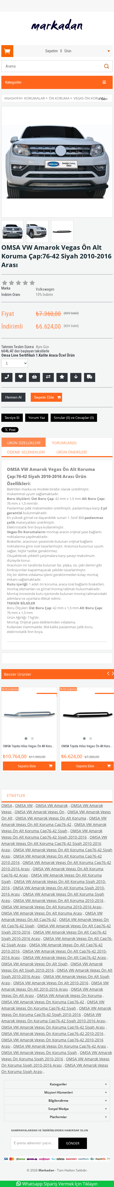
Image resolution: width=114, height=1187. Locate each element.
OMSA (6, 805)
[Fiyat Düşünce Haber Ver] (75, 377)
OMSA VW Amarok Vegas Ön (39, 811)
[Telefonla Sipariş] (6, 377)
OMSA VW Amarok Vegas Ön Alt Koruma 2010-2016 (58, 900)
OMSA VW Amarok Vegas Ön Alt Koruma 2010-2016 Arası (51, 906)
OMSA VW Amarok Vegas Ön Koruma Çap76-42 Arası (59, 1046)
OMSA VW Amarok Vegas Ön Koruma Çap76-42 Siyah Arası (53, 1027)
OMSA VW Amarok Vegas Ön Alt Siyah (34, 963)
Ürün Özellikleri (23, 442)
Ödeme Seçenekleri (26, 452)
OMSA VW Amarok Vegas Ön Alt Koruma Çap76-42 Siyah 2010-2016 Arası (54, 843)
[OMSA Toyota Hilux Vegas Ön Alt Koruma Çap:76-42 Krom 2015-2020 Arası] (29, 714)
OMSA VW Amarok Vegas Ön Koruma (69, 995)
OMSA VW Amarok (52, 805)
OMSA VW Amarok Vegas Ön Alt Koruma (50, 818)
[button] (26, 738)
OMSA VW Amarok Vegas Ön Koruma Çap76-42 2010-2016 (52, 1033)
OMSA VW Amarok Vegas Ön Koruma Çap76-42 (42, 1001)
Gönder (72, 1143)
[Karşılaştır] (48, 377)
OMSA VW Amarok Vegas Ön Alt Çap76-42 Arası (64, 957)
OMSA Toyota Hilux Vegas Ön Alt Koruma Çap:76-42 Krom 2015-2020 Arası (50, 746)
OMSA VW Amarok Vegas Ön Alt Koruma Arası (41, 913)
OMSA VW (24, 805)
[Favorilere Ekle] (20, 377)
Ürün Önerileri (71, 452)
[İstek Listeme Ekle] (34, 377)
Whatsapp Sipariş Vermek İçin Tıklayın (60, 1184)
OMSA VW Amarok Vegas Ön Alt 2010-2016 (50, 982)
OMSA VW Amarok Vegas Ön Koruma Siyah (39, 1052)
